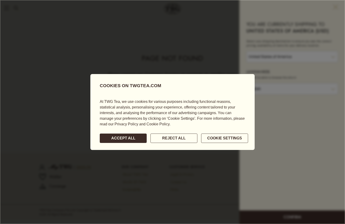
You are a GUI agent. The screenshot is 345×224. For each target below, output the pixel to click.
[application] (172, 112)
